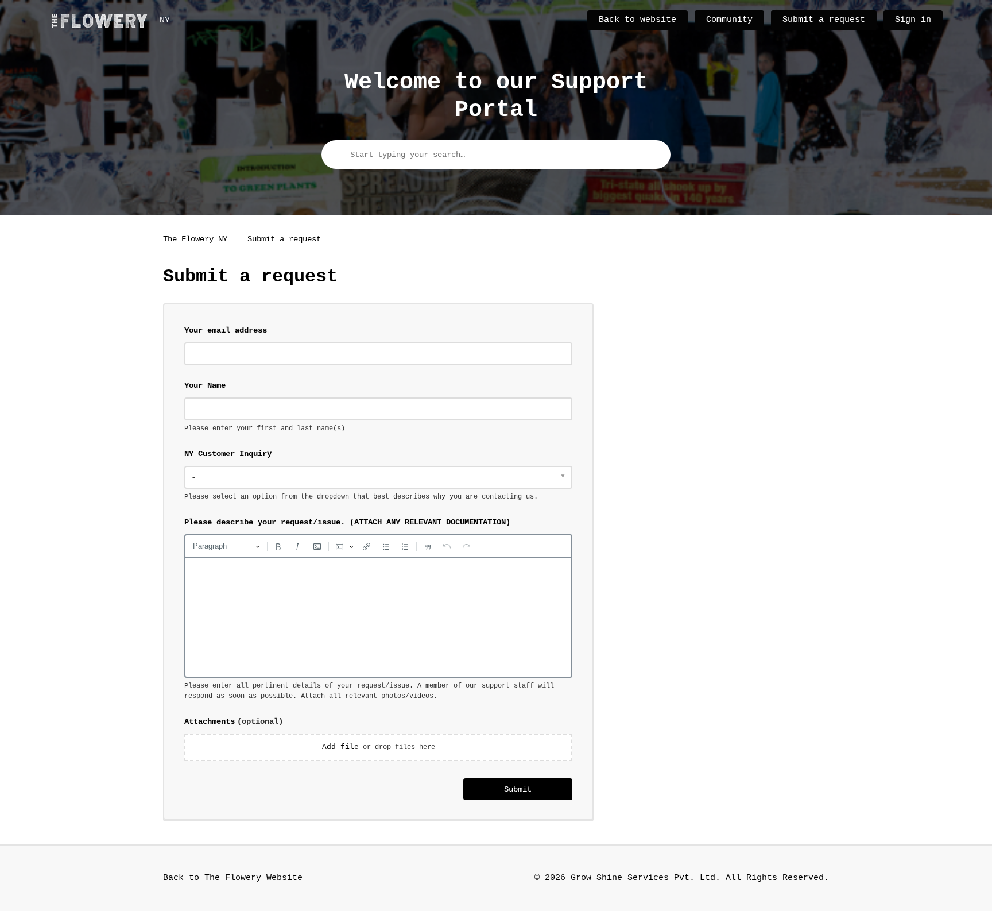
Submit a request (823, 20)
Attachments (233, 721)
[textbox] (378, 617)
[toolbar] (378, 546)
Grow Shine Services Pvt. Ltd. (645, 878)
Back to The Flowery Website (233, 878)
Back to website (637, 20)
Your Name (205, 385)
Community (729, 20)
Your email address (225, 330)
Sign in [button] (913, 20)
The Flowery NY (195, 239)
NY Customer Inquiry (228, 453)
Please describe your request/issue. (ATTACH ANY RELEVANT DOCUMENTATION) (347, 522)
